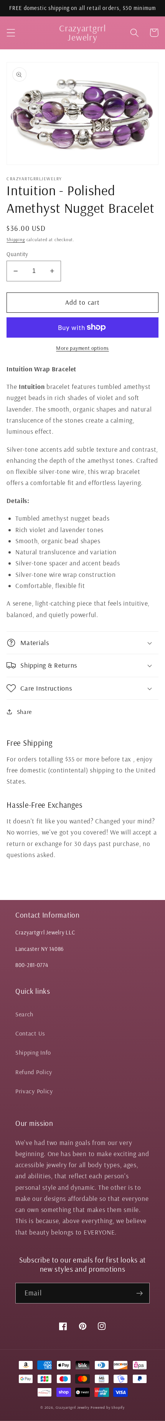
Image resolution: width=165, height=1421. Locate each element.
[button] (11, 32)
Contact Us (30, 1033)
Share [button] (24, 711)
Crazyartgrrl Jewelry (72, 1407)
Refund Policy (33, 1072)
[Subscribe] (139, 1293)
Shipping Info (33, 1052)
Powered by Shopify (108, 1407)
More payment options (82, 348)
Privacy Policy (34, 1091)
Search (24, 1014)
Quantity (17, 254)
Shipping (16, 239)
